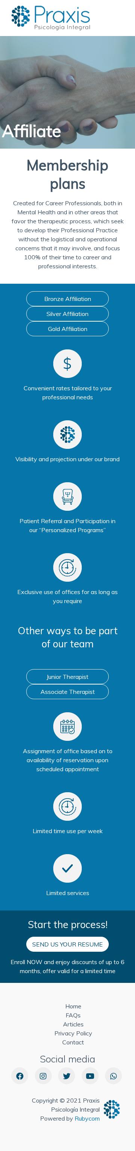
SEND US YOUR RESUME (67, 944)
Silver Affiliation (67, 313)
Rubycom (87, 1118)
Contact (73, 1042)
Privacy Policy (73, 1033)
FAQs (73, 1015)
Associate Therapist (67, 691)
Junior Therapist (67, 676)
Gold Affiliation (67, 329)
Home (73, 1006)
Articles (73, 1024)
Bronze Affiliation (67, 298)
